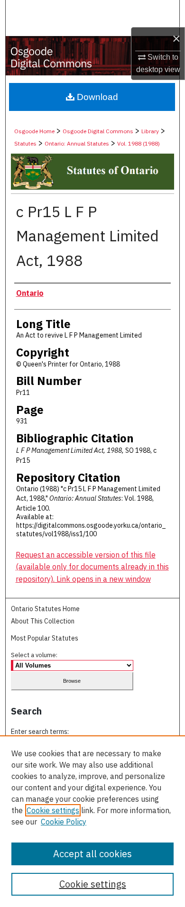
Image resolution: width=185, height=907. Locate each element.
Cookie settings (53, 810)
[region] (92, 821)
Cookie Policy (63, 821)
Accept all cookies (92, 853)
